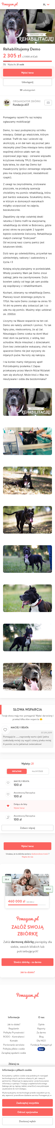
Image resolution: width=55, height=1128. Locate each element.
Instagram (23, 1002)
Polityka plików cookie (14, 1048)
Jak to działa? (27, 972)
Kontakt (14, 1040)
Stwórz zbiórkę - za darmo (27, 962)
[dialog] (27, 1097)
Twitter (14, 1002)
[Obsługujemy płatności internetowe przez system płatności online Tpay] (41, 1048)
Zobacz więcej (27, 828)
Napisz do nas (27, 856)
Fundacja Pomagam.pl (41, 1044)
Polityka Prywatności (13, 1032)
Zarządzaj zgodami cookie (14, 1052)
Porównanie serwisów (13, 1044)
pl (44, 4)
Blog (41, 1036)
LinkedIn (32, 1002)
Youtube (49, 1002)
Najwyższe (37, 771)
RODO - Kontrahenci (13, 1036)
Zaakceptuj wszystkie (27, 1103)
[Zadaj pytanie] (48, 102)
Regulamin (14, 1028)
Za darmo (41, 1032)
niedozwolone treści (39, 854)
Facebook (6, 1002)
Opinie (41, 1024)
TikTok (40, 1002)
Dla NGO (41, 1040)
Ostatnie (17, 771)
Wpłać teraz (27, 72)
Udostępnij (27, 82)
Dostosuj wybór (27, 1121)
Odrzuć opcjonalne (27, 1112)
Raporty (41, 1028)
